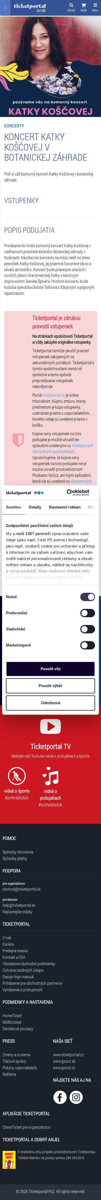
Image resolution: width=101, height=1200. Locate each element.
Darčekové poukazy (18, 1028)
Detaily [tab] (35, 507)
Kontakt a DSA (14, 957)
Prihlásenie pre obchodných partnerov (33, 983)
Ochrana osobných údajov (23, 970)
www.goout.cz (64, 1067)
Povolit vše (51, 669)
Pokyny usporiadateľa (20, 1067)
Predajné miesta (15, 950)
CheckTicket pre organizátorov (27, 1127)
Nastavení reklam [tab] (65, 507)
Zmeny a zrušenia (16, 1054)
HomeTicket (12, 1015)
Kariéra (8, 944)
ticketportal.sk (53, 395)
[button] (83, 8)
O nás (7, 937)
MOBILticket (12, 1022)
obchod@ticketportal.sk (22, 889)
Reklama (9, 1074)
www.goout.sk (64, 1061)
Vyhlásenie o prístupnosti (22, 989)
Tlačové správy (14, 1061)
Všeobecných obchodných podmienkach (62, 448)
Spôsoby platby (15, 858)
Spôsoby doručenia (18, 852)
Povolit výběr (50, 685)
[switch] (87, 613)
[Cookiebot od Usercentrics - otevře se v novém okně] (67, 492)
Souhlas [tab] (13, 507)
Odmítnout (50, 703)
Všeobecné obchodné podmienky (29, 963)
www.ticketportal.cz (68, 1054)
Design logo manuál (18, 976)
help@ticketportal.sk (19, 905)
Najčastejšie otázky (18, 911)
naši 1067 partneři (33, 533)
